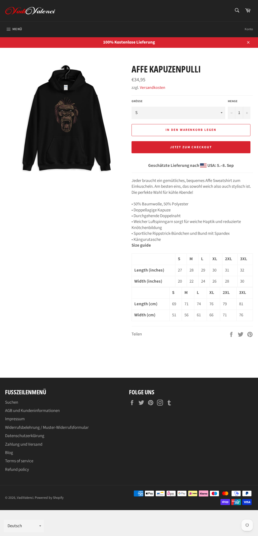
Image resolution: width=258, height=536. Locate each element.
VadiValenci (25, 497)
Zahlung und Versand (23, 444)
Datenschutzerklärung (24, 436)
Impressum (15, 419)
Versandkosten (152, 87)
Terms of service (19, 461)
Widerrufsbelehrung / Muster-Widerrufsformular (47, 428)
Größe (137, 101)
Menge (233, 101)
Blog (9, 453)
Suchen (11, 402)
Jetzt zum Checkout (191, 147)
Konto (249, 29)
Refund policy (17, 470)
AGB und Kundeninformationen (32, 411)
